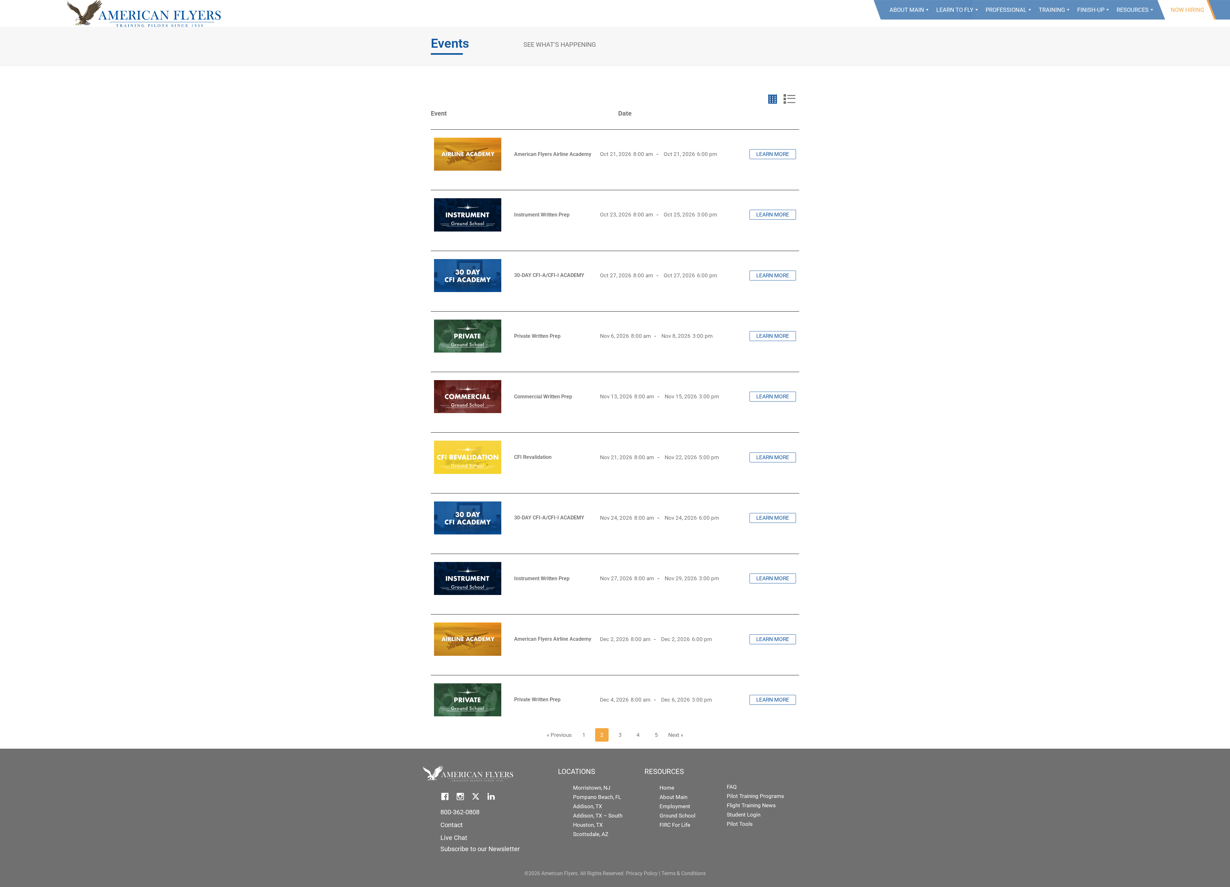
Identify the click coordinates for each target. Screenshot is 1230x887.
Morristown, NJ (591, 788)
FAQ (732, 787)
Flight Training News (751, 805)
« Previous (559, 735)
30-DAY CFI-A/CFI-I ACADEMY (549, 275)
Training (1052, 9)
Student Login (743, 814)
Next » (675, 735)
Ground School (677, 815)
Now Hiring (1187, 9)
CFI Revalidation (533, 457)
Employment (675, 806)
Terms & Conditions (683, 873)
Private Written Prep (537, 336)
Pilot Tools (740, 824)
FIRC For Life (675, 825)
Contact (451, 825)
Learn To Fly (954, 9)
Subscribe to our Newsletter (480, 849)
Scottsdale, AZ (590, 834)
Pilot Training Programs (755, 796)
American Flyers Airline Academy (552, 154)
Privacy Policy (642, 873)
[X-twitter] (475, 796)
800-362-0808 (460, 812)
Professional (1006, 9)
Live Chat (453, 838)
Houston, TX (588, 825)
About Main (907, 9)
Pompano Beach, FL (597, 797)
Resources (1133, 9)
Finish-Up (1090, 9)
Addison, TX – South (597, 815)
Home (667, 788)
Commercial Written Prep (543, 397)
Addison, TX (587, 806)
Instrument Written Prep (542, 215)
